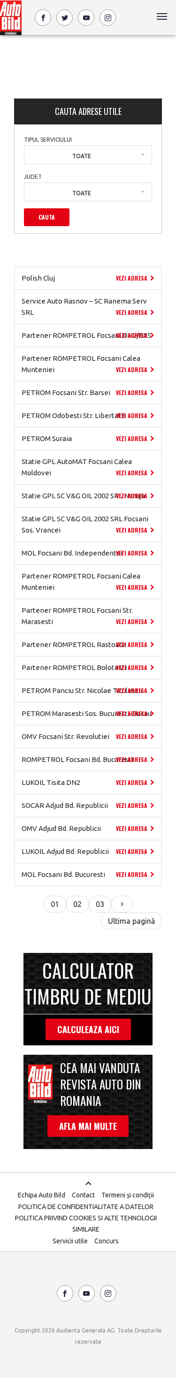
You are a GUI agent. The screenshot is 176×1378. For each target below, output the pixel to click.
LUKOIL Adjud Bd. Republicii (65, 851)
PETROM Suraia (47, 438)
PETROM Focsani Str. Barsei (66, 392)
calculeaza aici (88, 1029)
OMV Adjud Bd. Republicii (61, 828)
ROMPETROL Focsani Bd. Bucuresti (77, 759)
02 (77, 904)
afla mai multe (88, 1126)
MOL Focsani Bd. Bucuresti (63, 874)
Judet (33, 177)
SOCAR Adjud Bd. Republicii (65, 805)
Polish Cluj (38, 278)
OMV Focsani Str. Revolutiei (65, 736)
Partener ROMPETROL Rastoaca (74, 644)
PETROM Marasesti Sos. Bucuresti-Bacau (87, 713)
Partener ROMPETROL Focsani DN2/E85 (86, 335)
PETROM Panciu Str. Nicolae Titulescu (82, 690)
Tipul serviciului (48, 140)
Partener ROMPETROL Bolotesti (74, 667)
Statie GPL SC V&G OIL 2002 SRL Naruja (83, 496)
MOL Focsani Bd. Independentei (72, 553)
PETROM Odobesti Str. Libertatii (73, 415)
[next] (122, 904)
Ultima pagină (131, 921)
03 (100, 904)
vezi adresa (131, 278)
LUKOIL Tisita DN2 (51, 782)
